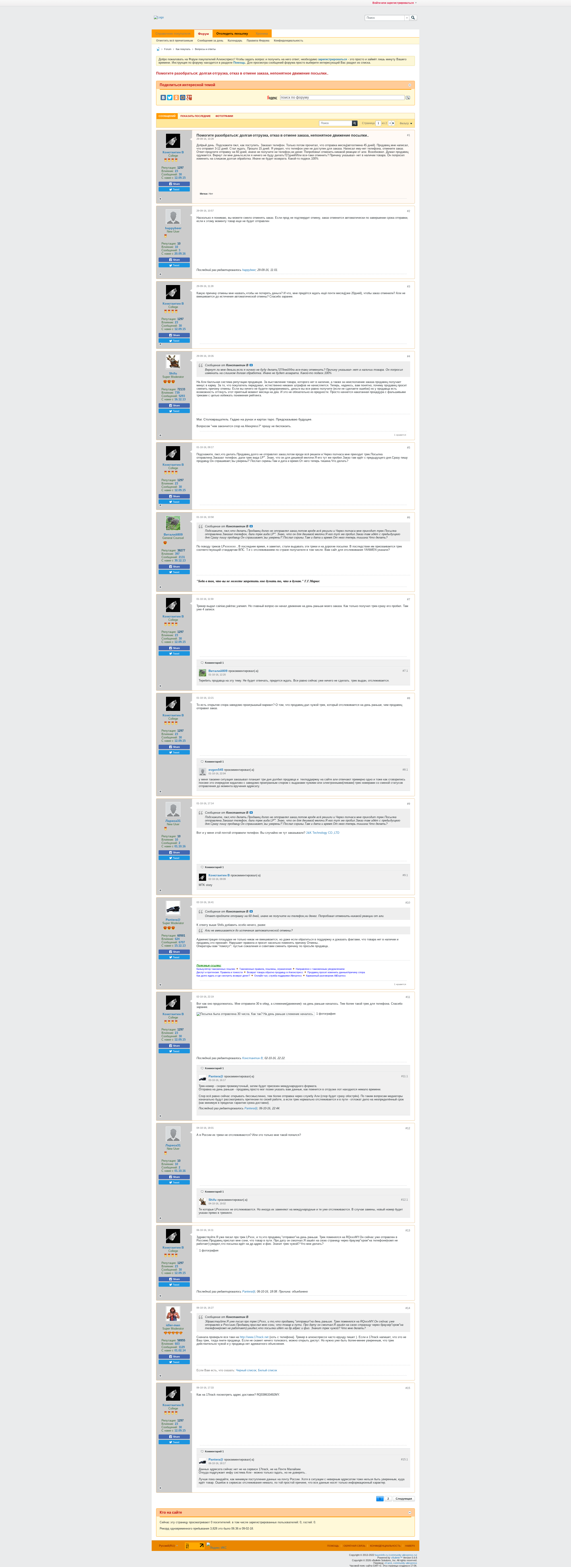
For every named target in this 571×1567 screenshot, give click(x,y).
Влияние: (167, 171)
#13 (407, 1230)
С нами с (167, 177)
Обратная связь (354, 1545)
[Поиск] (413, 18)
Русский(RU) (167, 1545)
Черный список (246, 1370)
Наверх (410, 1545)
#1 (408, 135)
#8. (405, 769)
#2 (408, 211)
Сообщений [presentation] (167, 116)
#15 (407, 1388)
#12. (404, 1199)
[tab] (167, 116)
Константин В (173, 152)
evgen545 (216, 769)
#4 (408, 356)
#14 (407, 1308)
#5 (408, 447)
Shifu (173, 373)
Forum (167, 49)
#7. (405, 670)
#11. (404, 1076)
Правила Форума (258, 40)
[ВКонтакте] (163, 97)
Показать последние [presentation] (195, 116)
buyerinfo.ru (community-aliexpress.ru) (396, 1555)
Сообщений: (169, 174)
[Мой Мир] (182, 97)
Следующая (404, 1498)
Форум (203, 33)
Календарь (235, 40)
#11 (408, 997)
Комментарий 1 (214, 662)
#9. (405, 875)
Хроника (262, 33)
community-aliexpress (405, 1563)
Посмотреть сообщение (251, 365)
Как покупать (183, 49)
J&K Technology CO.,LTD (322, 832)
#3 (408, 286)
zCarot (388, 1563)
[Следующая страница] (393, 123)
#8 (408, 698)
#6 (408, 517)
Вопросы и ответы (205, 49)
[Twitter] (169, 97)
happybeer (173, 228)
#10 (407, 902)
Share (176, 184)
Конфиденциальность (288, 40)
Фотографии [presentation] (224, 116)
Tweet (175, 189)
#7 (408, 599)
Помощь (333, 1545)
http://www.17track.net (254, 1337)
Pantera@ (173, 919)
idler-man (173, 1325)
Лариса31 (173, 821)
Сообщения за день (210, 40)
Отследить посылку (232, 33)
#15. (404, 1459)
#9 (408, 803)
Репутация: (168, 167)
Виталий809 (173, 534)
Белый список (267, 1370)
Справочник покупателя (172, 33)
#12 (407, 1128)
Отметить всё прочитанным (174, 40)
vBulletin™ (396, 1557)
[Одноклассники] (176, 97)
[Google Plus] (189, 97)
